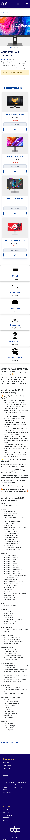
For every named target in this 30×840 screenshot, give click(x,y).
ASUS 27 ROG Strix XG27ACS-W (15, 240)
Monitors (5, 13)
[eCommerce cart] (22, 4)
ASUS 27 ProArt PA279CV (15, 198)
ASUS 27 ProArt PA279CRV (15, 156)
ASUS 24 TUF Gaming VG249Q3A (15, 114)
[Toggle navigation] (18, 4)
